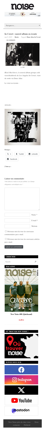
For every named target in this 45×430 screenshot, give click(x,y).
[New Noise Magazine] (23, 8)
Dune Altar (30, 37)
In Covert (37, 37)
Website (34, 226)
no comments (11, 40)
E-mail (33, 220)
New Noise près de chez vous (19, 422)
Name (33, 214)
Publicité (27, 425)
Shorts (17, 37)
